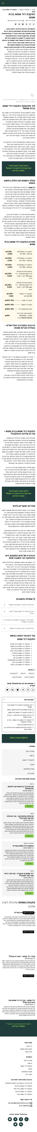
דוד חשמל (31, 673)
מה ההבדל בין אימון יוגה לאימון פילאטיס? (18, 1083)
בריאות (32, 784)
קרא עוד (29, 806)
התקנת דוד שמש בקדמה (23, 1091)
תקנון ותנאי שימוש (26, 1049)
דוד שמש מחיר (14, 673)
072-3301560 (24, 1106)
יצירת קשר (28, 1052)
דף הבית (29, 1046)
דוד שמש (32, 187)
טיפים (32, 813)
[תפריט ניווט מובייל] (3, 3)
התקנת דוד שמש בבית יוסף (23, 1089)
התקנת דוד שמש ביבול (24, 1094)
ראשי (33, 9)
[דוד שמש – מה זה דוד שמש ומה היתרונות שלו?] (18, 986)
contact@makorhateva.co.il (18, 1103)
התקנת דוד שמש (24, 9)
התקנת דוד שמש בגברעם (23, 1086)
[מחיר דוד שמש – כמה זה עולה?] (18, 942)
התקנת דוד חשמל (29, 677)
